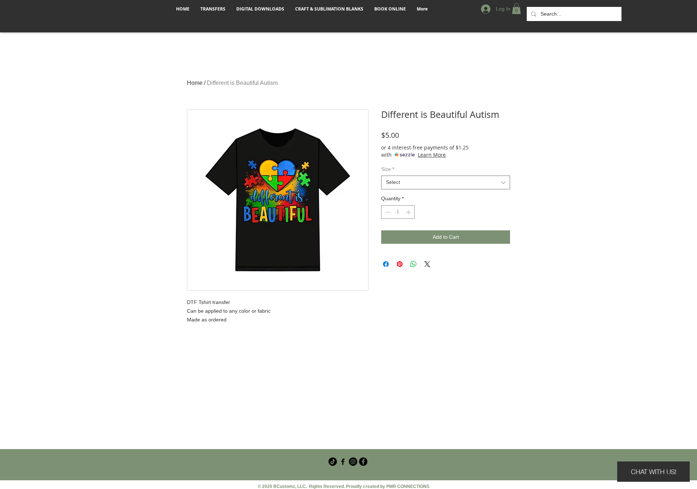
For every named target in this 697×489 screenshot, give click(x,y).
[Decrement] (386, 212)
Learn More (432, 154)
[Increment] (408, 212)
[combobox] (445, 182)
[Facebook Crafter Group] (343, 461)
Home (195, 83)
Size (387, 169)
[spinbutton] (397, 212)
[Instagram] (353, 461)
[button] (516, 8)
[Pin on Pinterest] (399, 264)
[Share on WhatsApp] (413, 264)
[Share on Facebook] (386, 264)
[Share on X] (427, 264)
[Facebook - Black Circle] (363, 461)
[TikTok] (333, 461)
